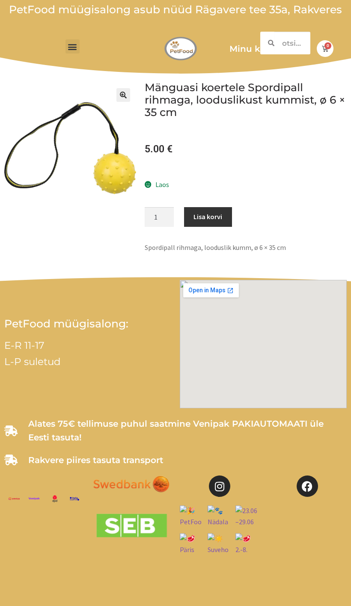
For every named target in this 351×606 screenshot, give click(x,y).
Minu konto (255, 49)
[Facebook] (307, 486)
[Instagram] (219, 486)
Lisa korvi (207, 216)
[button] (72, 46)
